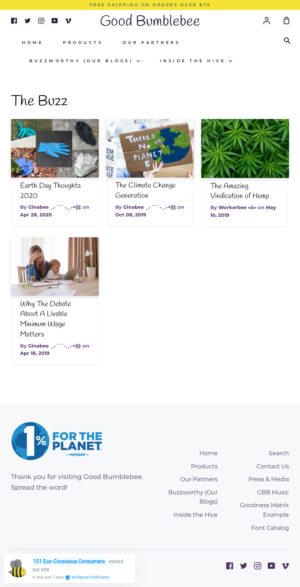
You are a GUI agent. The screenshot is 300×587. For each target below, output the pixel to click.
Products (83, 42)
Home (32, 42)
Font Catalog (270, 527)
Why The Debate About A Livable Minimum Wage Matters (45, 319)
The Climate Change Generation (145, 191)
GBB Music (273, 492)
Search (279, 453)
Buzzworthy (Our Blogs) (82, 61)
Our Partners (151, 42)
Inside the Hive (194, 61)
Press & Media (268, 479)
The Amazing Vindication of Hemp (239, 191)
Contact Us (272, 466)
